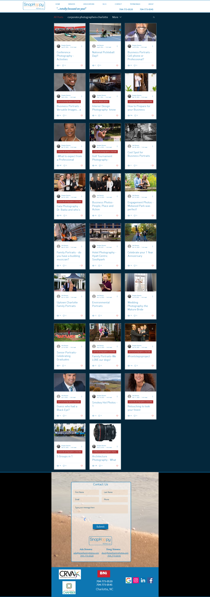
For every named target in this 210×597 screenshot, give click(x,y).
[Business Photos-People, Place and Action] (105, 182)
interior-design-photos (101, 102)
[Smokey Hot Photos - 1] (105, 382)
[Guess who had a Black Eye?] (69, 382)
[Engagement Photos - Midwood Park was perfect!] (140, 182)
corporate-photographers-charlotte (88, 17)
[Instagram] (136, 580)
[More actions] (82, 46)
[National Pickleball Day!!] (105, 32)
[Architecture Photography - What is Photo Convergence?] (105, 433)
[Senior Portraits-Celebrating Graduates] (69, 332)
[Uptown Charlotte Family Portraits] (69, 282)
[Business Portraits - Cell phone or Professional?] (140, 32)
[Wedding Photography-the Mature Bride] (140, 282)
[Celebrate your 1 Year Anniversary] (140, 232)
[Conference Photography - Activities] (69, 32)
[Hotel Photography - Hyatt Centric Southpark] (105, 232)
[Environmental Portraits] (105, 282)
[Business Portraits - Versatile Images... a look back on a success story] (69, 82)
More (115, 17)
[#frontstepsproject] (140, 332)
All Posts (58, 17)
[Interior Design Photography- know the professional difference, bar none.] (105, 82)
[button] (71, 4)
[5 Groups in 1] (69, 433)
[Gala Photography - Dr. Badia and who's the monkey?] (69, 182)
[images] (129, 580)
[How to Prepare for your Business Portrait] (140, 82)
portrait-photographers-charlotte (69, 102)
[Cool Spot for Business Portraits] (140, 132)
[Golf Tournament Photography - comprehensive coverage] (105, 132)
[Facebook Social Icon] (150, 580)
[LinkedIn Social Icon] (143, 580)
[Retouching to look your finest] (140, 382)
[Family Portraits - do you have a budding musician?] (69, 232)
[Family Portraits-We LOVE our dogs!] (105, 332)
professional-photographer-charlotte (105, 452)
